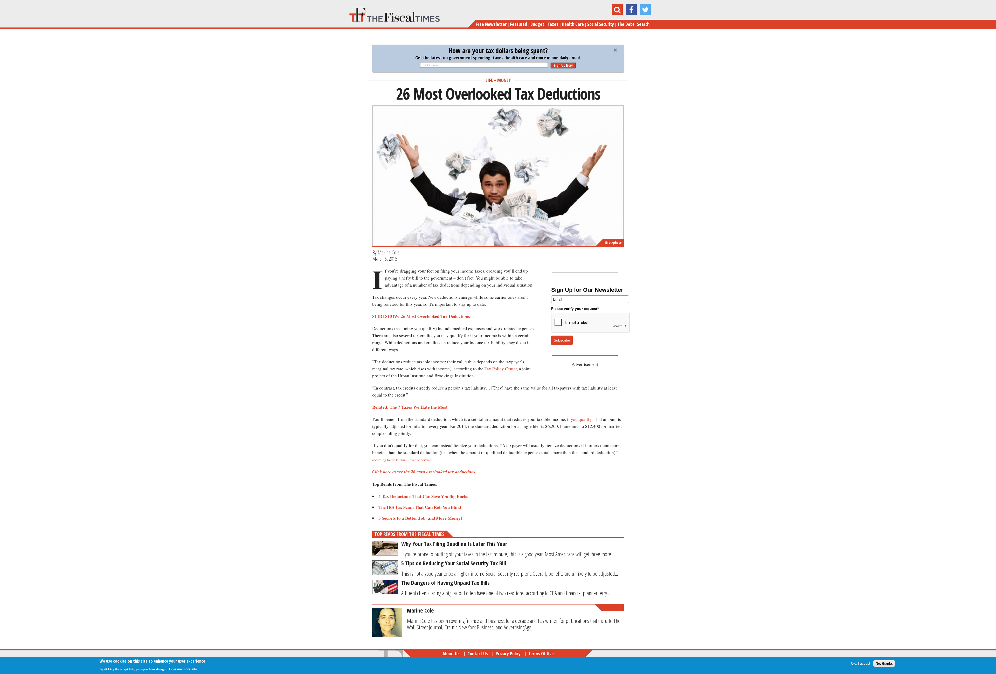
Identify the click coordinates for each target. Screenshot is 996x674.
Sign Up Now (563, 65)
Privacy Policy (508, 653)
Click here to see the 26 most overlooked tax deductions (423, 472)
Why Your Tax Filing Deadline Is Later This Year (454, 543)
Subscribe (562, 340)
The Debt (625, 24)
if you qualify (579, 419)
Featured (518, 24)
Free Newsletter (491, 24)
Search (643, 24)
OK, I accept (860, 663)
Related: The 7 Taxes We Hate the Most (410, 407)
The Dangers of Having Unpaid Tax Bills (445, 582)
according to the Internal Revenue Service (401, 459)
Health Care (573, 24)
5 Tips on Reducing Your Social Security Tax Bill (453, 563)
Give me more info (183, 669)
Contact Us (477, 653)
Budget (537, 24)
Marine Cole (388, 252)
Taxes (553, 24)
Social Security (600, 24)
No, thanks (884, 663)
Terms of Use (541, 653)
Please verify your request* (575, 309)
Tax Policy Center (501, 369)
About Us (451, 653)
